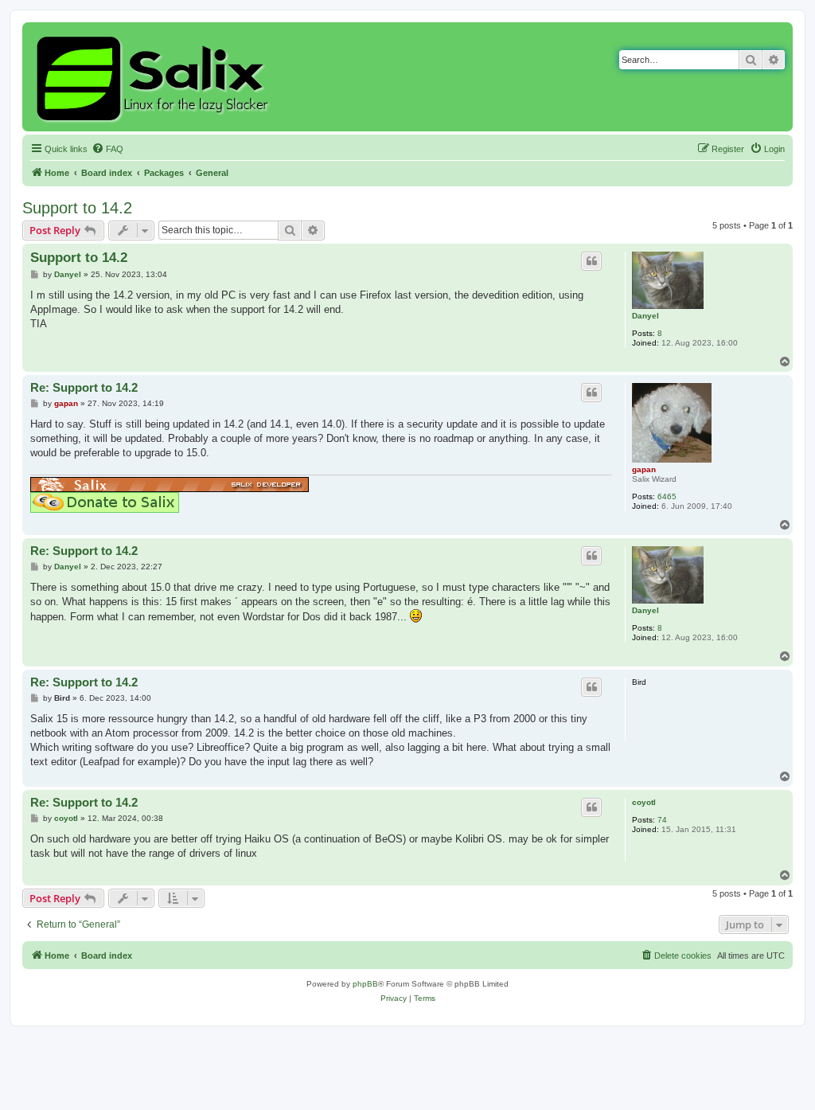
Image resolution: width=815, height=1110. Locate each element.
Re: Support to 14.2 (84, 387)
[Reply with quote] (591, 261)
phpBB (365, 983)
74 (662, 819)
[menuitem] (107, 148)
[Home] (154, 76)
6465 (667, 496)
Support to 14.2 (77, 208)
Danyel (645, 315)
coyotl (644, 802)
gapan (644, 469)
